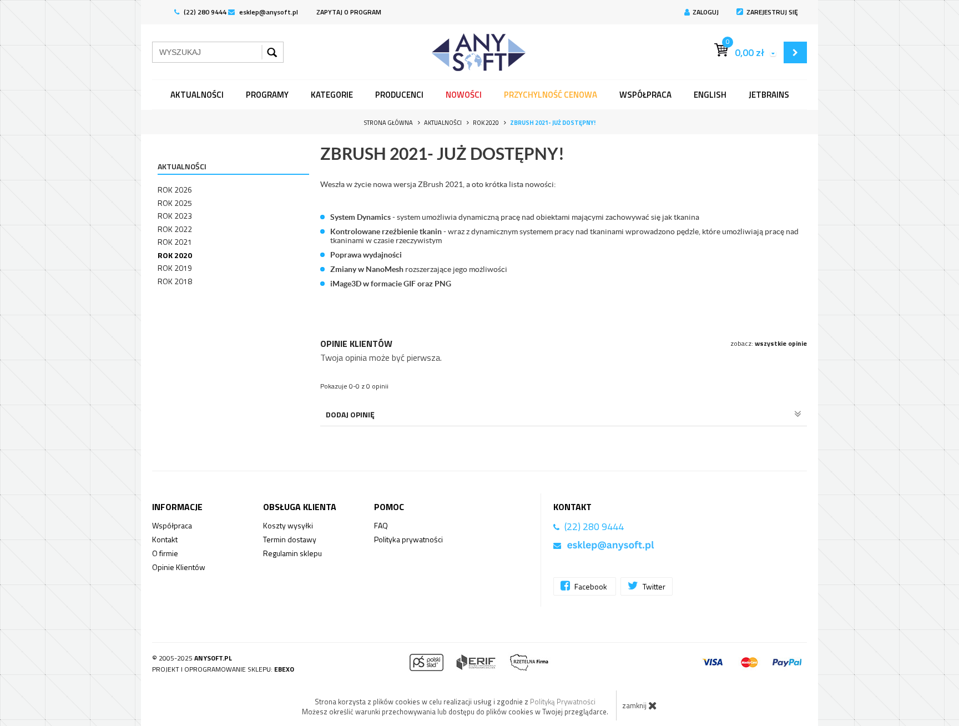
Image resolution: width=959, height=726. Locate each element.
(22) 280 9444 (204, 12)
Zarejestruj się (772, 12)
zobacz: (768, 343)
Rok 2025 (175, 203)
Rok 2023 (175, 215)
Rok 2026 (175, 189)
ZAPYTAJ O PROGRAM (348, 12)
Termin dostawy (289, 539)
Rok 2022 (175, 229)
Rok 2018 (175, 281)
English (710, 94)
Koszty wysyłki (288, 525)
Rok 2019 (175, 268)
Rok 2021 (175, 242)
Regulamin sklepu (292, 553)
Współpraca (645, 94)
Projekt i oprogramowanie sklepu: (223, 669)
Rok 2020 (175, 255)
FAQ (381, 525)
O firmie (165, 553)
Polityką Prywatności (562, 701)
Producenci (399, 94)
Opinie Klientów (178, 567)
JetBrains (769, 94)
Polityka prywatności (408, 539)
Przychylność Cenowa (550, 94)
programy (267, 94)
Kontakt (165, 539)
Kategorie (332, 94)
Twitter (653, 586)
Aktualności (197, 94)
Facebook (591, 586)
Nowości (464, 94)
